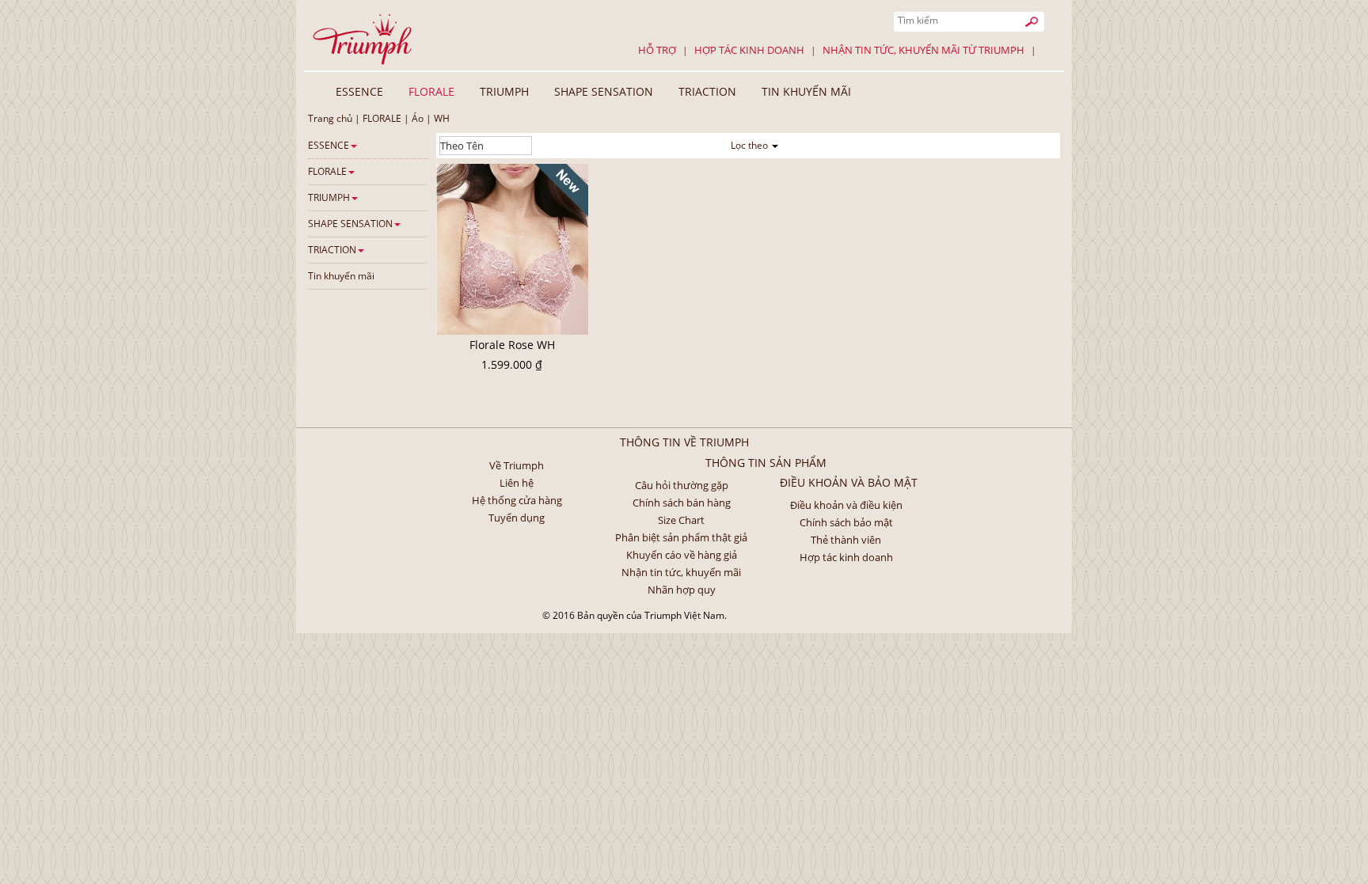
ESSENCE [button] (359, 91)
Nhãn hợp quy (682, 589)
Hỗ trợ (657, 50)
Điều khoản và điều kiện (846, 505)
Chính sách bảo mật (846, 522)
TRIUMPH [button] (504, 91)
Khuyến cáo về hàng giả (681, 555)
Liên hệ (517, 483)
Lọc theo (750, 145)
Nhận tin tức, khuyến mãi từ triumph (923, 50)
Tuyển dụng (516, 517)
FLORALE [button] (431, 91)
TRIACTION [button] (707, 91)
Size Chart (681, 520)
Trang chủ (330, 118)
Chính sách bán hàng (682, 502)
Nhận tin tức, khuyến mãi (681, 572)
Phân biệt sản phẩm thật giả (681, 537)
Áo (418, 118)
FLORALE (382, 118)
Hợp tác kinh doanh (749, 50)
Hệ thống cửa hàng (517, 500)
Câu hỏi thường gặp (681, 485)
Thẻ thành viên (846, 540)
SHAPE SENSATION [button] (603, 91)
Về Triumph (516, 465)
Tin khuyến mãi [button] (806, 91)
